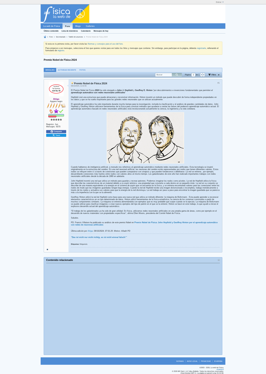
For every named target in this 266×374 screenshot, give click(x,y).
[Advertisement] (133, 309)
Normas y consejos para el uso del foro (105, 44)
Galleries (90, 26)
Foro (67, 26)
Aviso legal (192, 361)
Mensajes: (50, 126)
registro (61, 50)
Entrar (219, 2)
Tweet (58, 135)
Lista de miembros (70, 31)
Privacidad (206, 361)
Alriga (90, 231)
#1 (219, 83)
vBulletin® (220, 369)
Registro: (50, 124)
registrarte (201, 48)
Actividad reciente (67, 70)
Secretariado (60, 37)
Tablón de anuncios (76, 37)
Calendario (86, 31)
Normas (180, 361)
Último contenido (51, 31)
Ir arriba (218, 361)
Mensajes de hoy (101, 31)
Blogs (78, 26)
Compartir (58, 131)
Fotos (82, 70)
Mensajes (49, 70)
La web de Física (51, 26)
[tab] (50, 70)
